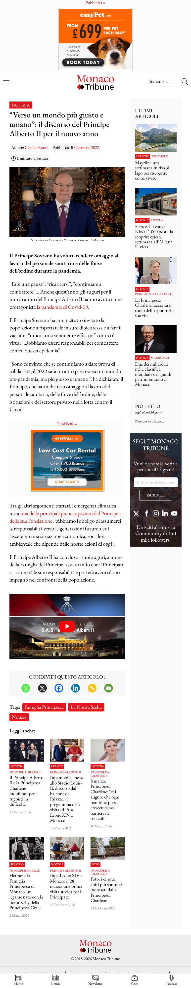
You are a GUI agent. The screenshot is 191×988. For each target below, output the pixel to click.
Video (134, 983)
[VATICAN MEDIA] (67, 848)
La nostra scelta (86, 706)
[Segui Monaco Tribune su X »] (137, 514)
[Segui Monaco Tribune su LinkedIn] (165, 514)
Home (18, 983)
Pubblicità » (67, 423)
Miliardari (160, 358)
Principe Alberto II (25, 772)
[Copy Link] (92, 688)
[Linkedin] (75, 688)
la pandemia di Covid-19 (62, 306)
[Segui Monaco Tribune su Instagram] (155, 514)
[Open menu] (6, 79)
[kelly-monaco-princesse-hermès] (26, 848)
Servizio (17, 864)
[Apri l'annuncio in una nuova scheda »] (95, 39)
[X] (42, 688)
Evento (57, 766)
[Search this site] (185, 82)
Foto (95, 864)
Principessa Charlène (100, 774)
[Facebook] (58, 688)
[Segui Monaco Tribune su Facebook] (146, 514)
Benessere (159, 156)
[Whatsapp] (25, 688)
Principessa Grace (24, 871)
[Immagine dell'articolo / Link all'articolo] (26, 750)
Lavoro (157, 220)
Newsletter (95, 983)
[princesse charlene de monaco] (108, 848)
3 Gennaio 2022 (86, 147)
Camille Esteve (36, 147)
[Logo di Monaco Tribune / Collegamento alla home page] (95, 82)
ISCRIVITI (156, 495)
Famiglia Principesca (44, 706)
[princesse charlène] (108, 750)
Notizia (21, 105)
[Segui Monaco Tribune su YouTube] (174, 514)
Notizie (19, 716)
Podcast (171, 983)
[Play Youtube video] (67, 626)
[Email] (108, 688)
